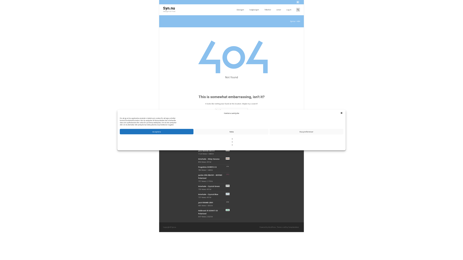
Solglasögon (254, 10)
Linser (278, 10)
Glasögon (240, 10)
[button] (341, 113)
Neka (231, 131)
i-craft (284, 227)
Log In (288, 10)
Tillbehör (267, 10)
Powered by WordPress (268, 227)
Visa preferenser (306, 131)
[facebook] (297, 2)
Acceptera (156, 131)
